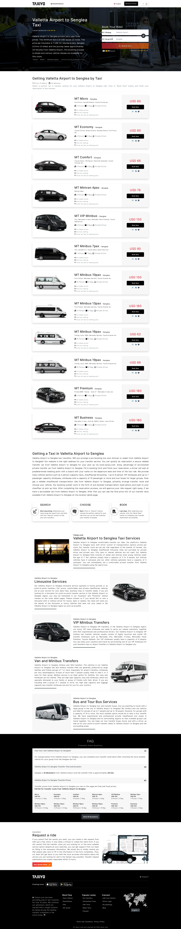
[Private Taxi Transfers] (38, 3)
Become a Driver (131, 3)
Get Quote (66, 908)
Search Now (126, 46)
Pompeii (86, 911)
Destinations (58, 4)
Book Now (135, 107)
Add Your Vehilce (109, 898)
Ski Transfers (88, 898)
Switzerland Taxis (89, 901)
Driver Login (107, 901)
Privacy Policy (99, 922)
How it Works (68, 898)
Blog (104, 908)
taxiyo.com (104, 927)
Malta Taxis (87, 908)
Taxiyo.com (78, 535)
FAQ (64, 904)
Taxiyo (35, 59)
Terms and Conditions (84, 922)
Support (145, 877)
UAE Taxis (86, 904)
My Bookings (107, 904)
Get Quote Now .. (41, 864)
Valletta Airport (53, 59)
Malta (42, 59)
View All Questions (90, 817)
